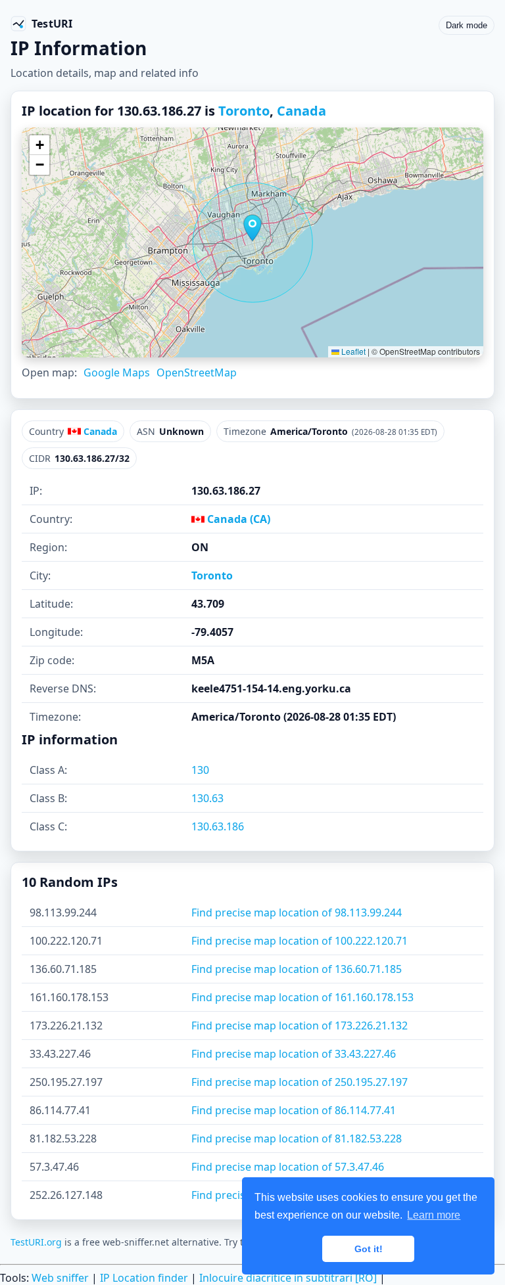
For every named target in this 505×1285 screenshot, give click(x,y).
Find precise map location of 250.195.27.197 (299, 1082)
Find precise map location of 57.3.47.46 (287, 1167)
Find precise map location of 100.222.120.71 (299, 941)
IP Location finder (144, 1278)
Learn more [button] (433, 1215)
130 (200, 770)
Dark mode (466, 25)
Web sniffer (60, 1278)
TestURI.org (36, 1242)
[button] (252, 228)
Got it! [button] (368, 1249)
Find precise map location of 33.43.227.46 (293, 1054)
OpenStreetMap (196, 372)
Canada (301, 111)
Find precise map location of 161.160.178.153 (302, 997)
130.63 (207, 798)
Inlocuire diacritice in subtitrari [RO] (288, 1278)
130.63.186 (217, 826)
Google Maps (117, 372)
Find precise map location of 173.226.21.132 (299, 1025)
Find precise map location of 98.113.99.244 (296, 912)
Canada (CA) (237, 519)
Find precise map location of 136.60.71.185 (296, 969)
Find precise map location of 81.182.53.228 (296, 1138)
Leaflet (352, 351)
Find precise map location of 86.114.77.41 (293, 1110)
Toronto (244, 111)
